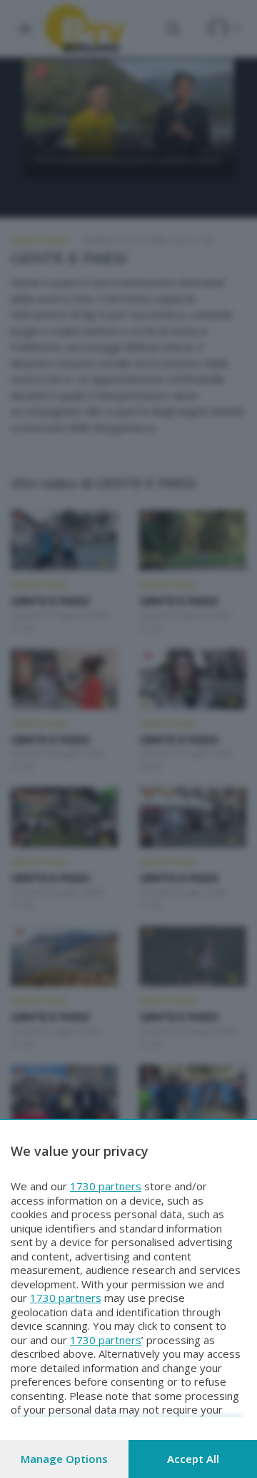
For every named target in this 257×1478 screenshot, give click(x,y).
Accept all (193, 1459)
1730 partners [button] (105, 1186)
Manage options (64, 1459)
